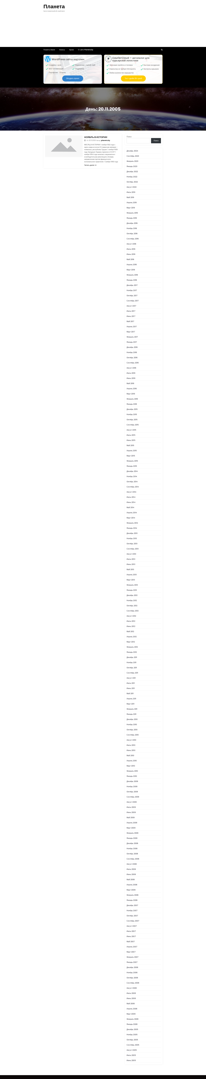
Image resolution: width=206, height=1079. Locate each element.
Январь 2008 (132, 900)
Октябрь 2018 (132, 233)
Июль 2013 (131, 559)
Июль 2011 (131, 683)
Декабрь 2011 (132, 657)
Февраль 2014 (132, 523)
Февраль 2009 (132, 833)
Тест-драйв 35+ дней (133, 78)
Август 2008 (132, 864)
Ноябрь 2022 (132, 176)
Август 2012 (131, 616)
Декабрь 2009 (132, 781)
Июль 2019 (131, 192)
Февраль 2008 (132, 895)
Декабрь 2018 (132, 223)
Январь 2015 (132, 466)
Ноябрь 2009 (132, 786)
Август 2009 (132, 802)
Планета (54, 6)
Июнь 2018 (131, 254)
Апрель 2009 (132, 822)
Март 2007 (131, 952)
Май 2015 (130, 445)
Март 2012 (131, 642)
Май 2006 (131, 1003)
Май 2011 (130, 693)
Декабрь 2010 (132, 719)
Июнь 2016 (131, 378)
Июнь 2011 (131, 688)
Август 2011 (131, 678)
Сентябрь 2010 (133, 735)
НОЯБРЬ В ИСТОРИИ (95, 137)
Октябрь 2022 (132, 182)
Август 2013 (131, 554)
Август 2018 (131, 244)
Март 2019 (131, 207)
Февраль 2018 (132, 275)
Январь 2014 (132, 528)
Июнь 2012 (131, 626)
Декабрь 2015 (132, 409)
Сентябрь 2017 (133, 301)
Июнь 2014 (131, 502)
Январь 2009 (132, 838)
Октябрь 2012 (132, 605)
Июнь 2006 (131, 998)
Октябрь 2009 (132, 791)
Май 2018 (130, 259)
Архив (71, 50)
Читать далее (89, 165)
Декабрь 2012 (132, 595)
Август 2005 (132, 1050)
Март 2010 (131, 766)
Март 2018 (131, 270)
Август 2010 (131, 740)
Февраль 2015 (132, 461)
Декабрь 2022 (132, 171)
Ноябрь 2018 (132, 228)
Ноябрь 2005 (132, 1034)
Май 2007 (131, 941)
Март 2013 (131, 580)
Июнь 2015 (131, 440)
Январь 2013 (132, 590)
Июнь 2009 (131, 812)
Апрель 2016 (132, 388)
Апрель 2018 (132, 264)
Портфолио (53, 72)
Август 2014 (131, 492)
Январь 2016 (132, 404)
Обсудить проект (72, 78)
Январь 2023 (132, 166)
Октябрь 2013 (132, 543)
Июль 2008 (131, 869)
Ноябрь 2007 (132, 910)
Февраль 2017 (132, 337)
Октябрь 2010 (132, 729)
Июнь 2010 (131, 750)
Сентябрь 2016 (133, 363)
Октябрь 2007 (132, 915)
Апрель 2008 (132, 884)
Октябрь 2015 (132, 419)
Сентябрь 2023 (133, 156)
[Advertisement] (103, 28)
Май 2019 (130, 197)
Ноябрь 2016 (132, 352)
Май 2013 (130, 569)
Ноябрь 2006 (132, 972)
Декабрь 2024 (132, 151)
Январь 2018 (132, 280)
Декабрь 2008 (132, 843)
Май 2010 (130, 755)
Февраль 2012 (132, 647)
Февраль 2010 (132, 771)
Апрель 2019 (132, 202)
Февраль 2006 (132, 1019)
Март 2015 (131, 456)
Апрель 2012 (132, 636)
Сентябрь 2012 (133, 611)
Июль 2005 (131, 1055)
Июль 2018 (131, 249)
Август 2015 (131, 430)
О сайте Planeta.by (85, 50)
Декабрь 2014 (132, 471)
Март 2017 (131, 332)
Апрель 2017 (132, 326)
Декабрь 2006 (132, 967)
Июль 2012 (131, 621)
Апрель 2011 (131, 698)
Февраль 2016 (132, 399)
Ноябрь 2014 (132, 476)
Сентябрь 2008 (133, 859)
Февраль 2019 (132, 213)
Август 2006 (132, 988)
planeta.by (105, 140)
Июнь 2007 (131, 936)
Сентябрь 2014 (133, 487)
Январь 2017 (132, 342)
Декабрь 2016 (132, 347)
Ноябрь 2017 (132, 290)
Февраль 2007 (132, 957)
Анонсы (62, 50)
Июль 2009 (131, 807)
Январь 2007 (132, 962)
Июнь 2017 (131, 316)
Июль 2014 (131, 497)
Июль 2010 (131, 745)
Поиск (129, 136)
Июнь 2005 (131, 1060)
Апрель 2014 (132, 512)
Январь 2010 (132, 776)
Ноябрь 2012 (132, 600)
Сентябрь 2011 (132, 673)
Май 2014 (130, 507)
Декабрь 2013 (132, 533)
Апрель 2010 (132, 760)
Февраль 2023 (132, 161)
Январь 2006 (132, 1024)
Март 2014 (131, 518)
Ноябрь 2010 (132, 724)
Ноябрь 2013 (132, 538)
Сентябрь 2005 (133, 1045)
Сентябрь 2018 (133, 239)
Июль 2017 (131, 311)
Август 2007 (132, 926)
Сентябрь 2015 (133, 425)
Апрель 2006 (132, 1009)
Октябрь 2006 (132, 978)
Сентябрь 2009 (133, 797)
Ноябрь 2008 (132, 848)
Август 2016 (131, 368)
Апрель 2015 (132, 450)
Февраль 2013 (132, 585)
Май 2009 (131, 817)
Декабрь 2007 (132, 905)
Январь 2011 (131, 714)
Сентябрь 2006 (133, 983)
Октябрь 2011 (132, 667)
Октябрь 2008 (132, 853)
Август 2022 (131, 187)
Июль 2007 (131, 931)
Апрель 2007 (132, 946)
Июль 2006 (131, 993)
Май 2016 (130, 383)
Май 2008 (131, 879)
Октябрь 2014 (132, 481)
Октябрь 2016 (132, 357)
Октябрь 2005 (132, 1040)
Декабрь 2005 (132, 1029)
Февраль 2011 (132, 709)
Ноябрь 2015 (132, 414)
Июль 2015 (131, 435)
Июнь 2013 (131, 564)
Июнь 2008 (131, 874)
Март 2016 (131, 394)
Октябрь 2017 (132, 295)
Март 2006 (131, 1014)
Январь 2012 (132, 652)
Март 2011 (130, 704)
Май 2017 (130, 321)
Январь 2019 (132, 218)
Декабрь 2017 (132, 285)
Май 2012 (130, 631)
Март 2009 (131, 828)
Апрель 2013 (132, 574)
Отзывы (63, 72)
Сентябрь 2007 (133, 921)
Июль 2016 (131, 373)
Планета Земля (49, 50)
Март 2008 (131, 890)
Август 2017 (131, 306)
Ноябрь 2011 (131, 662)
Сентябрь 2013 (133, 549)
